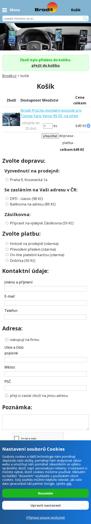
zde (68, 483)
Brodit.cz (9, 75)
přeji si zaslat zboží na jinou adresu (38, 395)
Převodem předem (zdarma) (33, 249)
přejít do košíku (46, 65)
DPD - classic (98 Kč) (26, 198)
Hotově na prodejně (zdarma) (34, 243)
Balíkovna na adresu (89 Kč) (33, 204)
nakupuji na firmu (24, 339)
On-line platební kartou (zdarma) (37, 254)
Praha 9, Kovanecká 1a (28, 179)
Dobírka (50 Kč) (22, 260)
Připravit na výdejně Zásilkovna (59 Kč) (42, 223)
